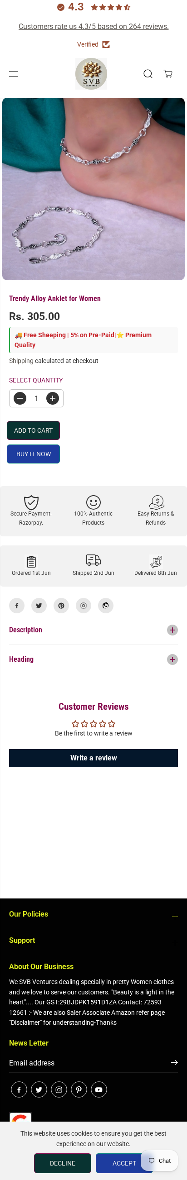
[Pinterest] (61, 605)
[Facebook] (17, 605)
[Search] (148, 74)
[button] (14, 74)
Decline (62, 1163)
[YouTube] (99, 1089)
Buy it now (33, 454)
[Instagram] (83, 605)
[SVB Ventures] (91, 74)
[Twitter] (39, 605)
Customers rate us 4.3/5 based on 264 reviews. (94, 26)
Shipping (21, 360)
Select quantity (36, 380)
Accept (124, 1163)
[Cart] (168, 74)
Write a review (93, 758)
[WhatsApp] (105, 605)
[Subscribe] (174, 1064)
